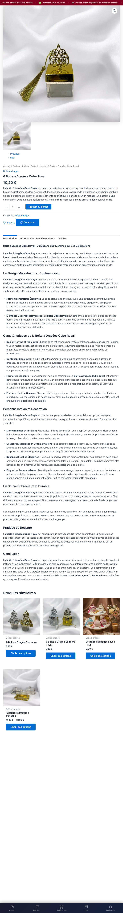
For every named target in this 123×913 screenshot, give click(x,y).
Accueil (6, 166)
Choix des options (21, 653)
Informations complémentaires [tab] (37, 238)
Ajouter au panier (38, 206)
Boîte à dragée (38, 166)
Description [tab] (10, 238)
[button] (114, 11)
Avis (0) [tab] (62, 238)
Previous (15, 153)
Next (12, 157)
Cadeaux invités (20, 166)
